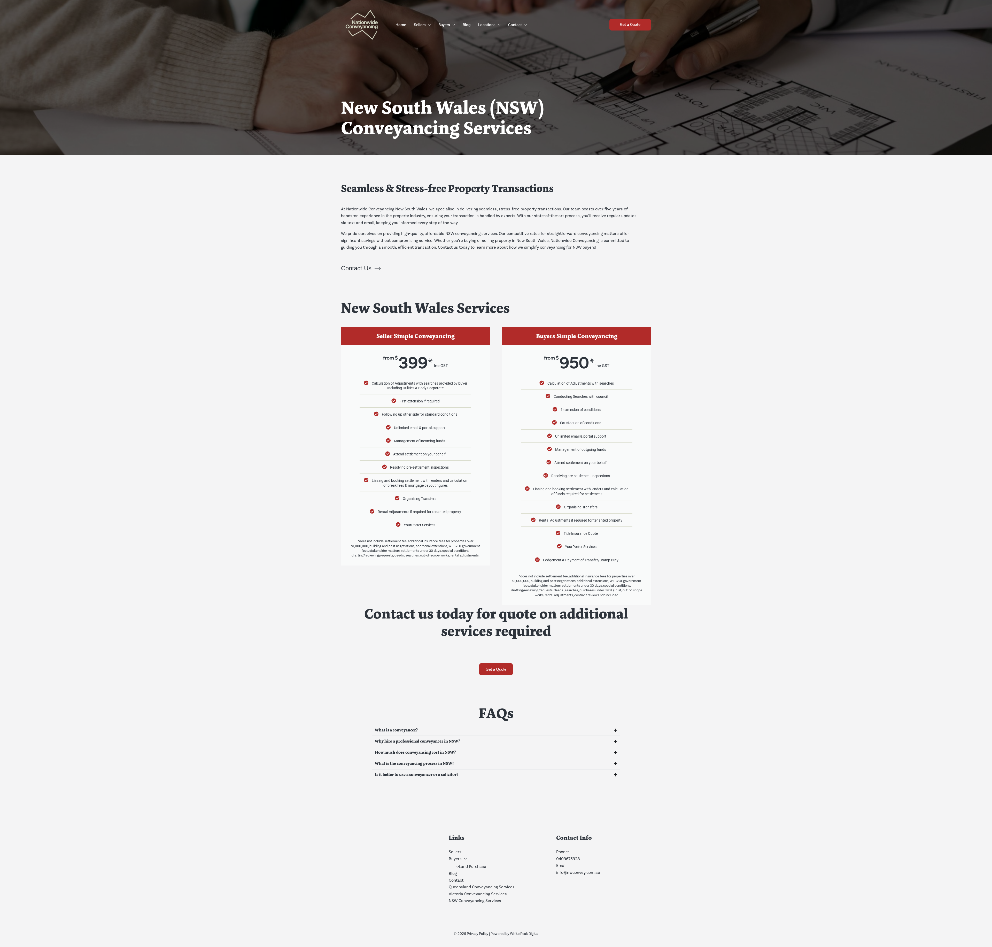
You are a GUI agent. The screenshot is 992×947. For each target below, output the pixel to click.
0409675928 (568, 858)
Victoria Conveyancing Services (478, 893)
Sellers (420, 25)
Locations (486, 25)
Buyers (444, 25)
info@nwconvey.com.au (578, 872)
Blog (466, 25)
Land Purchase (472, 866)
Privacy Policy (477, 933)
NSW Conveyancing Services (475, 900)
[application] (428, 24)
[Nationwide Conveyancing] (361, 24)
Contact (515, 25)
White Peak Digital (524, 933)
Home (401, 25)
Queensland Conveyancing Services (482, 886)
